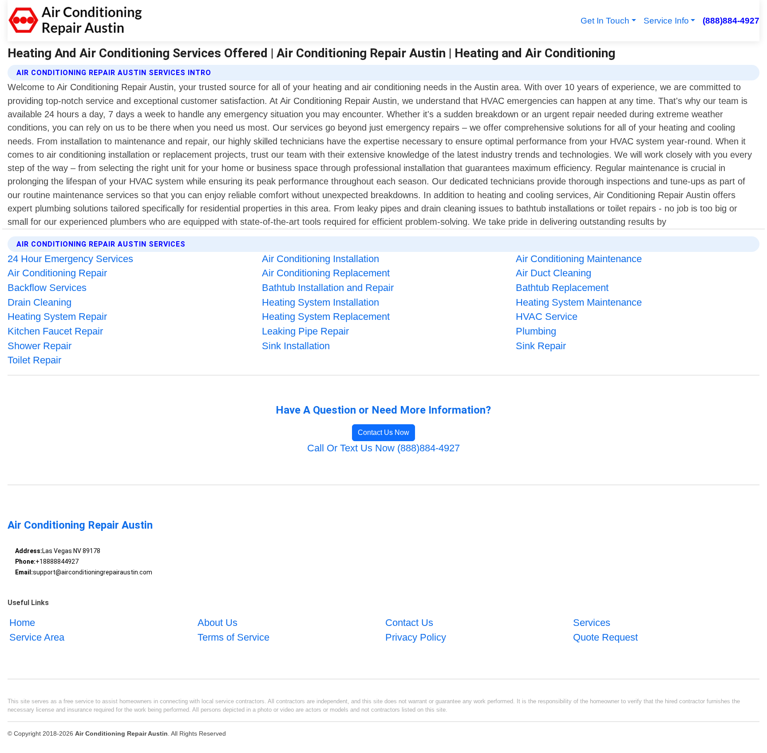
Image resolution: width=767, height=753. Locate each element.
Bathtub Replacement (562, 287)
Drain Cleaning (39, 302)
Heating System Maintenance (579, 302)
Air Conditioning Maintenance (579, 258)
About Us (217, 622)
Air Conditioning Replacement (326, 273)
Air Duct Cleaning (553, 273)
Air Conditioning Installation (320, 258)
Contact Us (409, 622)
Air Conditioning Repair (57, 273)
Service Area (36, 637)
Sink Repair (541, 345)
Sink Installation (296, 345)
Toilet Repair (34, 360)
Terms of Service (233, 637)
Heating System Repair (57, 316)
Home (22, 622)
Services (591, 622)
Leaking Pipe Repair (305, 331)
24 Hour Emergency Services (70, 258)
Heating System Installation (320, 302)
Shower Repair (39, 345)
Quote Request (605, 637)
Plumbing (536, 331)
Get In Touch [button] (605, 20)
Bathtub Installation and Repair (328, 287)
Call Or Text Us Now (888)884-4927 (383, 448)
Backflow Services (47, 287)
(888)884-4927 (731, 20)
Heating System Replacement (326, 316)
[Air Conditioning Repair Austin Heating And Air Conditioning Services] (75, 21)
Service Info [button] (666, 20)
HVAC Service (546, 316)
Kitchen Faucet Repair (55, 331)
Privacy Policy (415, 637)
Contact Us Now (383, 432)
